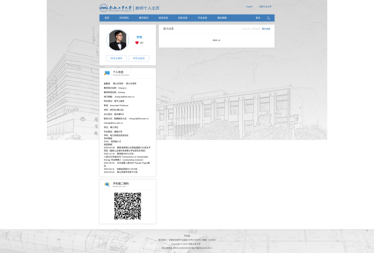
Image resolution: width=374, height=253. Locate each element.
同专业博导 (116, 58)
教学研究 (143, 18)
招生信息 (183, 18)
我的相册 (222, 18)
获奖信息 (163, 18)
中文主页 (246, 29)
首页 (107, 18)
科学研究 (124, 18)
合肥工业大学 (265, 6)
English (249, 6)
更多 (258, 18)
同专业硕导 (139, 58)
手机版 (187, 236)
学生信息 (202, 18)
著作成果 (266, 29)
